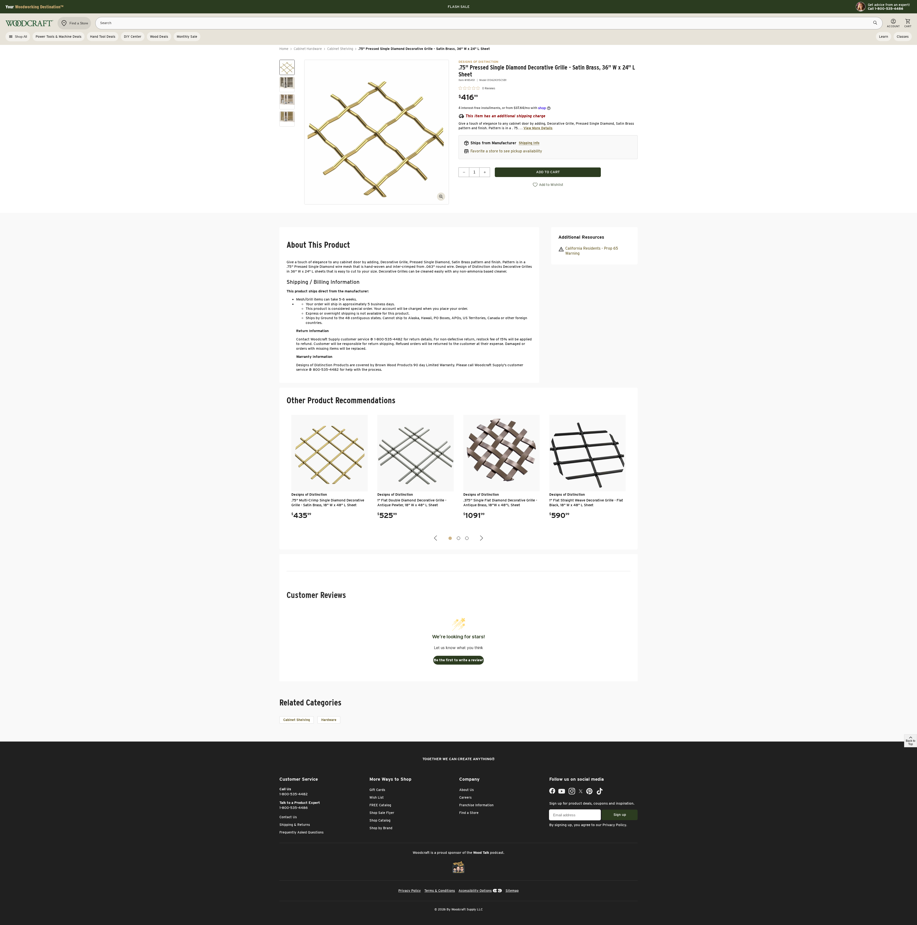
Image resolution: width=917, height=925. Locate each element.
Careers (465, 797)
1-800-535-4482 (293, 794)
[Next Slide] (481, 538)
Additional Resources (581, 237)
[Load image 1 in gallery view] (287, 67)
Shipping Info (529, 143)
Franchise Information (476, 805)
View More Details (538, 128)
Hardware (328, 720)
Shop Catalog (379, 820)
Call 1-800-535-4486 (885, 9)
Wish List (376, 797)
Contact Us (288, 817)
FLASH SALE (458, 7)
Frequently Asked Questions (301, 832)
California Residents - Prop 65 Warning (591, 251)
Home (283, 49)
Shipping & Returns (294, 825)
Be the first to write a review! (458, 660)
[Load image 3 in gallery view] (287, 101)
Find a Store (469, 813)
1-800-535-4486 (293, 808)
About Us (466, 790)
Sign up (619, 814)
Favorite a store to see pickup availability (506, 151)
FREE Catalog (380, 805)
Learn (883, 36)
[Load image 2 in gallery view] (287, 84)
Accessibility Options (475, 891)
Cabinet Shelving (340, 49)
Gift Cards (377, 790)
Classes (903, 36)
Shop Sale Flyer (381, 813)
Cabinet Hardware (308, 49)
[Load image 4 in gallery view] (287, 119)
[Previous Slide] (436, 538)
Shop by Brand (380, 828)
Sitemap (512, 891)
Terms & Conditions (439, 891)
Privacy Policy (614, 825)
